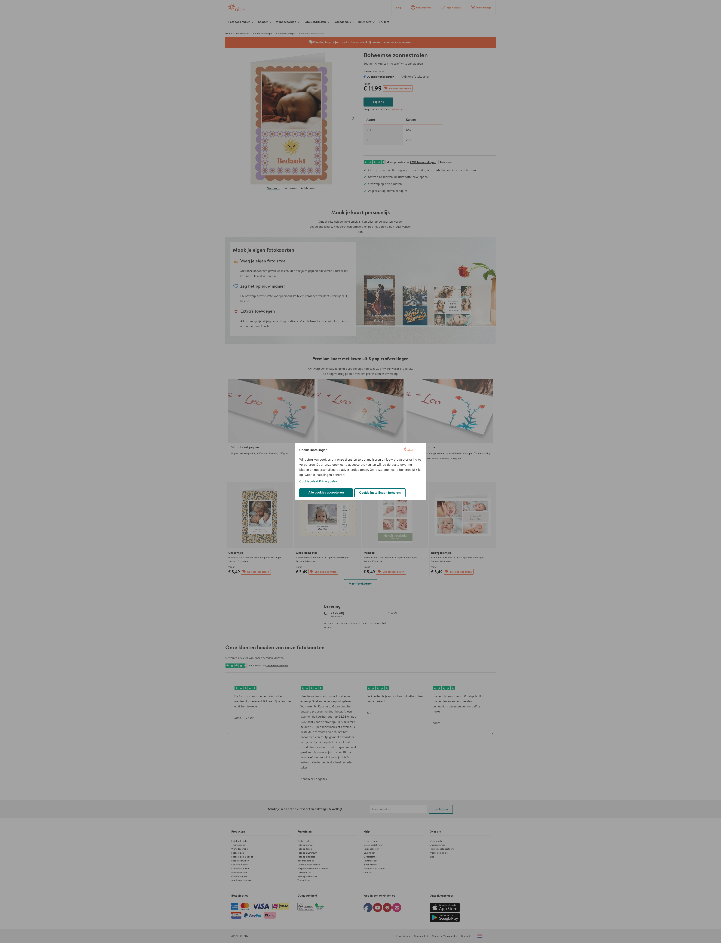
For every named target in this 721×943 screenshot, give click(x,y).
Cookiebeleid (308, 481)
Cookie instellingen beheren (380, 492)
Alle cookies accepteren (326, 492)
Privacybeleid (328, 481)
